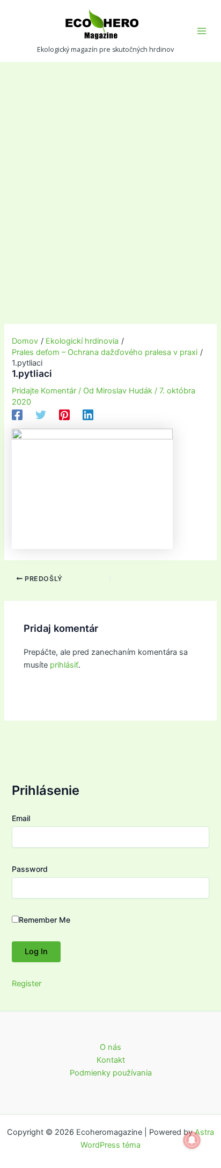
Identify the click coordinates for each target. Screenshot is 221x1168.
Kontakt (111, 1060)
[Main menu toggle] (201, 31)
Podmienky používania (111, 1073)
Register (26, 983)
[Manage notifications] (192, 1140)
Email (21, 818)
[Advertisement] (110, 177)
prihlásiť (64, 665)
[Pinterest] (64, 414)
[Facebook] (17, 414)
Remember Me (44, 919)
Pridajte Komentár (44, 391)
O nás (110, 1047)
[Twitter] (40, 414)
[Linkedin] (88, 414)
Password (30, 868)
